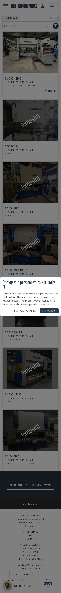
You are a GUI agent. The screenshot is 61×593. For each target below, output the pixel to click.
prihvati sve (49, 310)
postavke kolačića (25, 310)
